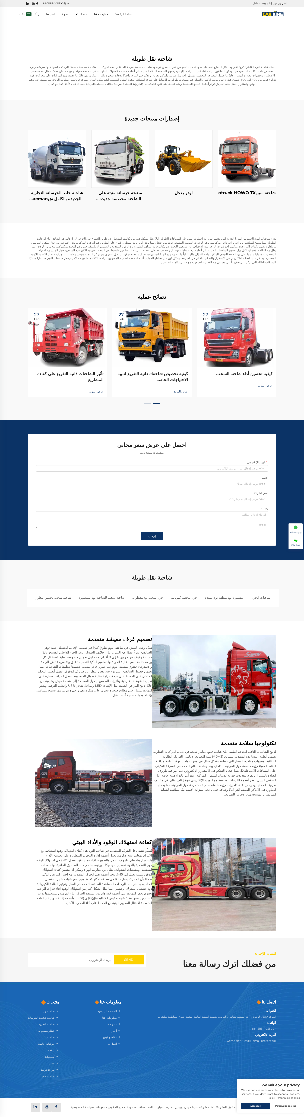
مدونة (65, 14)
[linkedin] (28, 3)
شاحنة (51, 1037)
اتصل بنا (50, 14)
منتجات (82, 14)
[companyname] (273, 13)
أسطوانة (50, 1056)
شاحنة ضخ (48, 1076)
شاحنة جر (49, 1011)
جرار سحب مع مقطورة (147, 598)
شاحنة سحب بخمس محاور (53, 598)
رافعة (51, 1050)
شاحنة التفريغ (47, 1024)
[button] (156, 403)
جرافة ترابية (48, 1069)
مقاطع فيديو (110, 1037)
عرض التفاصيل (247, 158)
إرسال (152, 536)
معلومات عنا (101, 14)
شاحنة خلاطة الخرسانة (41, 1017)
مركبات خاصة (46, 1043)
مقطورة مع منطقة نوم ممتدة (224, 598)
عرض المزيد (265, 385)
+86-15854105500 (264, 1028)
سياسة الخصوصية (82, 1107)
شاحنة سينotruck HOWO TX (247, 192)
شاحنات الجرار (260, 598)
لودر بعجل (184, 192)
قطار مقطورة (46, 1030)
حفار (52, 1063)
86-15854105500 (53, 3)
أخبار (114, 1030)
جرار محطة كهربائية (184, 598)
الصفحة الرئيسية (124, 14)
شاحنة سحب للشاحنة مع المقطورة (102, 598)
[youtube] (33, 3)
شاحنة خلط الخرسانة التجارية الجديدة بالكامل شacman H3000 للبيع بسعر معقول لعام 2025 (57, 196)
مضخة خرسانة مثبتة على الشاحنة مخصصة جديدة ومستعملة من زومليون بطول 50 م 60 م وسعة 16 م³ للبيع (120, 196)
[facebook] (37, 3)
